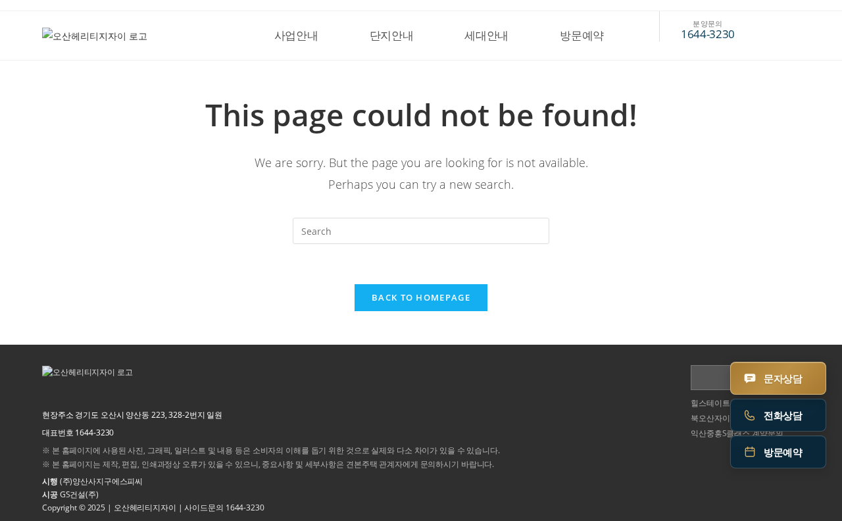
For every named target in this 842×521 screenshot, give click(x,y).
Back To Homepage (421, 297)
